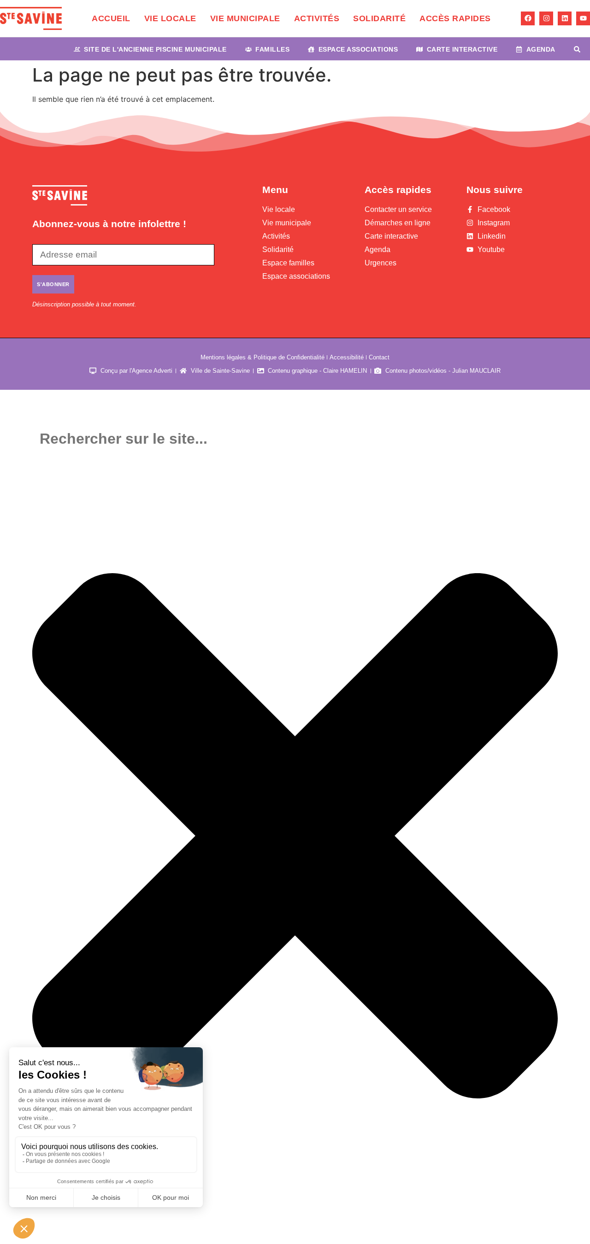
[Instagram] (546, 18)
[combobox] (295, 439)
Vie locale (170, 18)
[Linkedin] (565, 18)
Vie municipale (245, 18)
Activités (317, 18)
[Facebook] (528, 18)
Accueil (111, 18)
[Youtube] (583, 18)
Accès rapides (455, 18)
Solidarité (379, 18)
